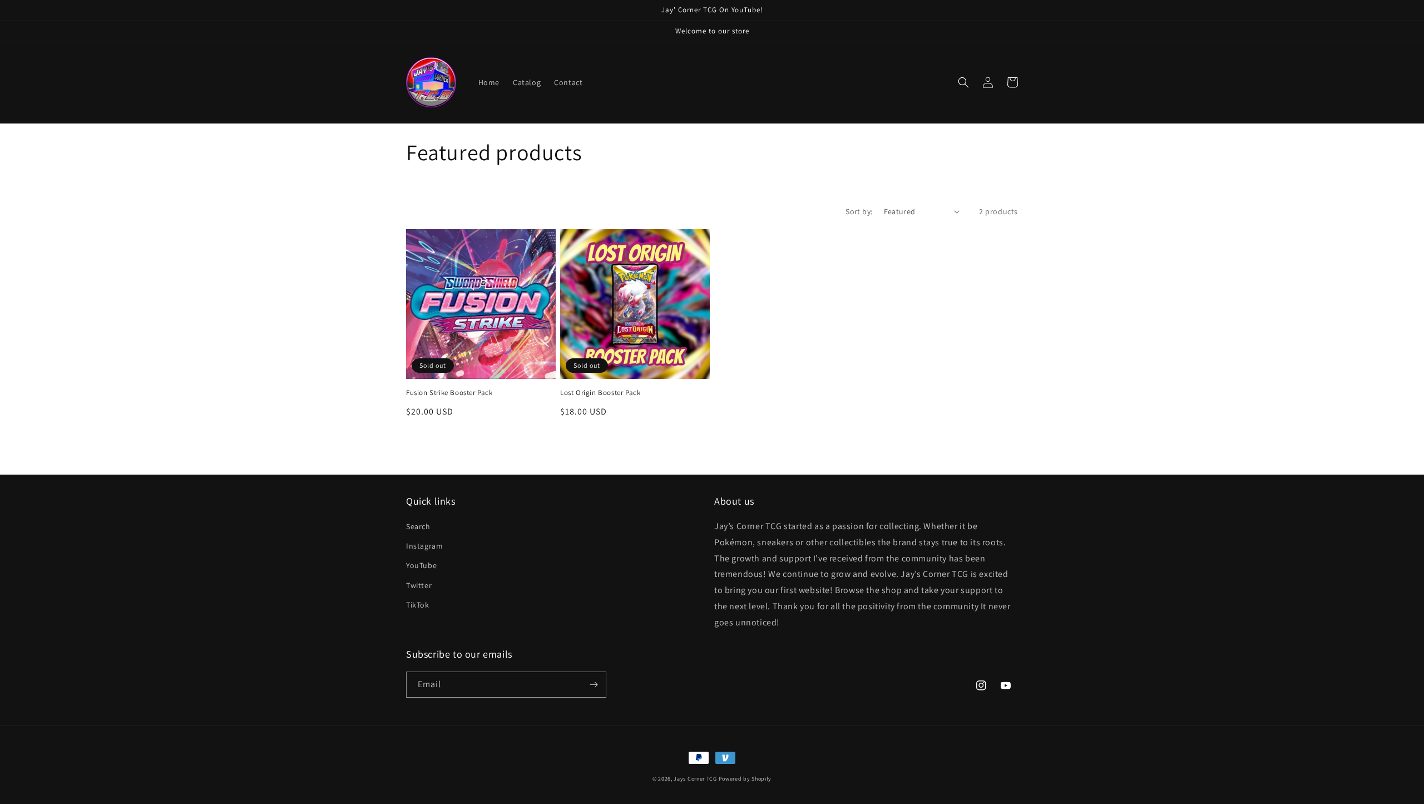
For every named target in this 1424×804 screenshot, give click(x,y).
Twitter (419, 585)
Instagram (424, 546)
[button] (963, 82)
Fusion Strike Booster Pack (449, 392)
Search (418, 526)
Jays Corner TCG (695, 778)
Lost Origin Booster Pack (600, 392)
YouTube (421, 565)
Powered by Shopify (745, 778)
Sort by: (859, 211)
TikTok (417, 605)
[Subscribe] (593, 685)
